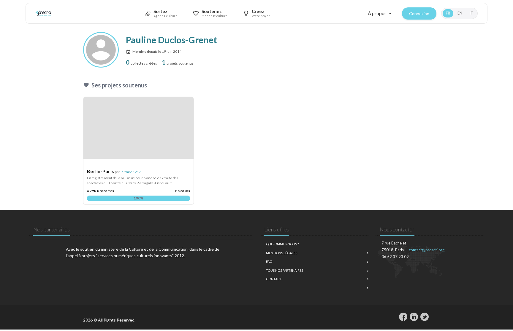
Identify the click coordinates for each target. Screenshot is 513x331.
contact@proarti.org (426, 249)
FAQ (269, 261)
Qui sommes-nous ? (282, 244)
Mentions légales (281, 253)
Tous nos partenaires (284, 270)
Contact (274, 279)
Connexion (419, 13)
